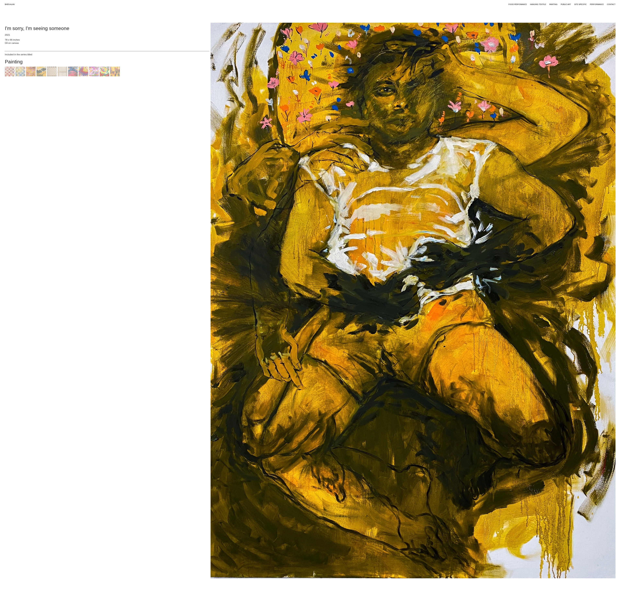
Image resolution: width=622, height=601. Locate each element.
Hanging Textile (538, 4)
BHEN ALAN (10, 4)
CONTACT (611, 4)
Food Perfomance (517, 4)
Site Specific (580, 4)
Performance (597, 4)
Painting (553, 4)
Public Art (566, 4)
